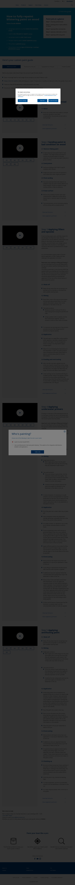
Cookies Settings (22, 100)
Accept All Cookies (53, 100)
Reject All (42, 100)
